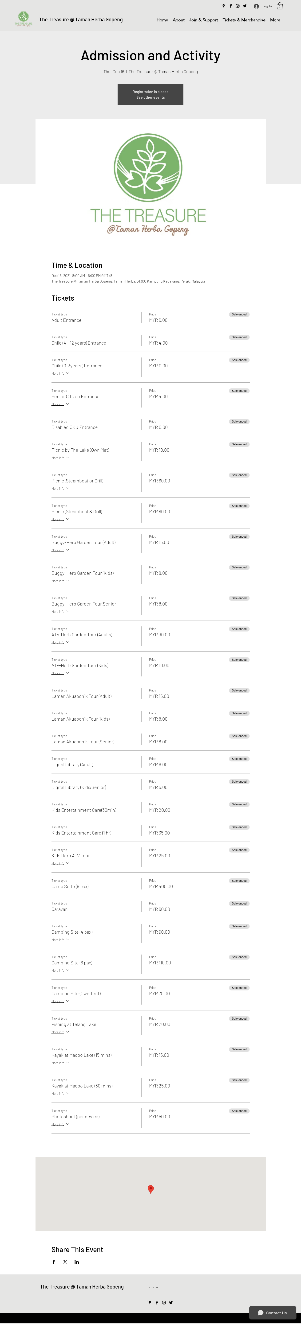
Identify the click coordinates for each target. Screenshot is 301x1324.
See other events (150, 97)
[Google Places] (223, 6)
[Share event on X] (65, 1262)
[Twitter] (244, 6)
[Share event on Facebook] (53, 1262)
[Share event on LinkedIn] (77, 1262)
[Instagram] (237, 6)
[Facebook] (230, 6)
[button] (280, 5)
